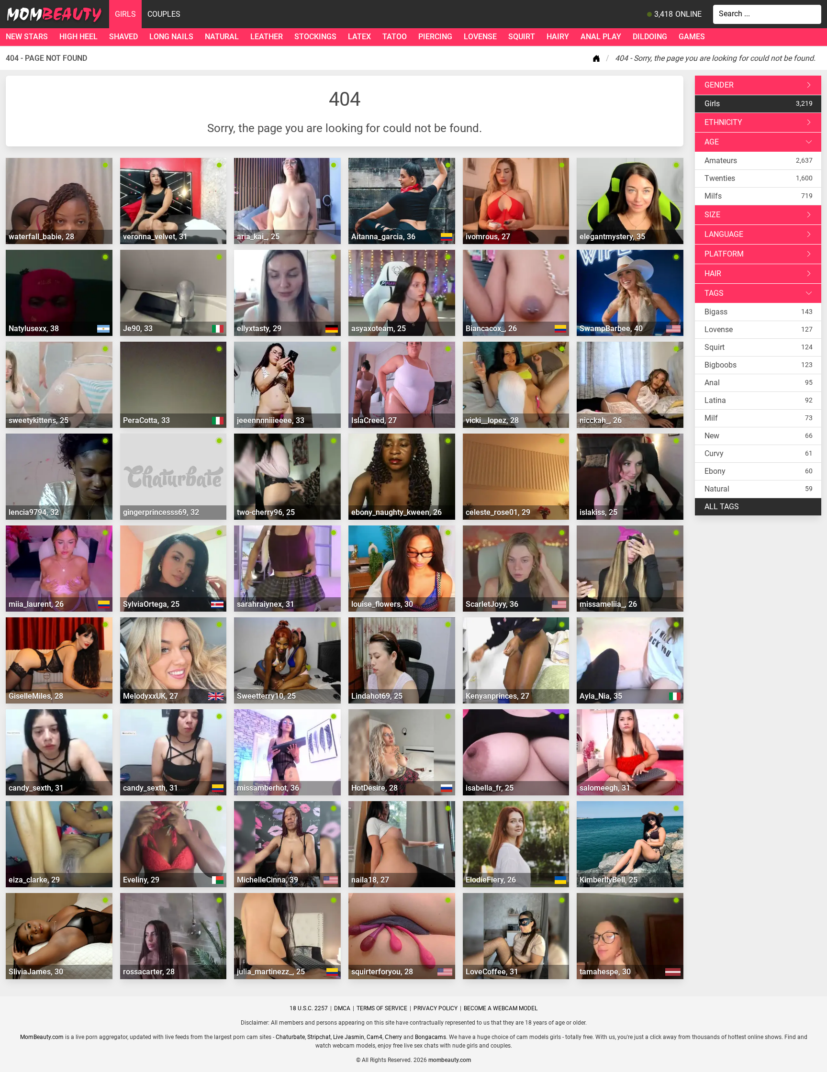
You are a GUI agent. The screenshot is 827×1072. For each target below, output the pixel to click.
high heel (78, 36)
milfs (713, 196)
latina (715, 400)
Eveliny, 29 (141, 879)
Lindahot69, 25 (376, 696)
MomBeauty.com (42, 1037)
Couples (163, 14)
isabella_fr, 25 (490, 788)
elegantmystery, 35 (612, 236)
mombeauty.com (449, 1060)
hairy (558, 36)
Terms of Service (382, 1008)
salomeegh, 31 (605, 788)
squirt (521, 36)
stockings (315, 36)
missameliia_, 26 (608, 604)
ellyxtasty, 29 (259, 328)
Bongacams (430, 1037)
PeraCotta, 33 (146, 420)
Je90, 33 (138, 328)
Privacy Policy (436, 1008)
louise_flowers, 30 (382, 604)
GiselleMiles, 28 (36, 696)
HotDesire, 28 (374, 788)
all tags (721, 506)
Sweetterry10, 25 (266, 696)
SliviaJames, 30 (36, 971)
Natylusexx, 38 (34, 328)
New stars (27, 36)
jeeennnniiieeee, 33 (270, 420)
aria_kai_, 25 (258, 236)
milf (711, 418)
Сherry (393, 1037)
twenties (719, 178)
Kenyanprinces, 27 (497, 696)
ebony (715, 471)
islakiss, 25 (598, 512)
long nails (171, 36)
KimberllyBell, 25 (608, 879)
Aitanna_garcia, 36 (383, 236)
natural (222, 36)
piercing (435, 36)
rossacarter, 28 (149, 971)
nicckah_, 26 (601, 420)
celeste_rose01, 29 (498, 512)
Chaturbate (290, 1037)
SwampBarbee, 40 (611, 328)
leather (266, 36)
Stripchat (319, 1037)
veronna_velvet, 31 (155, 236)
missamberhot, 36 (268, 788)
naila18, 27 (370, 879)
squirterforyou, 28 (382, 971)
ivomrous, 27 (488, 236)
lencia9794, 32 (34, 512)
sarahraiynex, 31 (265, 604)
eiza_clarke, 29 (34, 879)
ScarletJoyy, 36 (492, 604)
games (692, 36)
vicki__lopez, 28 (492, 420)
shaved (123, 36)
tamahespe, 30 (605, 971)
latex (359, 36)
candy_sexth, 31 (36, 788)
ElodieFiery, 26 (491, 879)
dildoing (650, 36)
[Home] (598, 58)
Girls (125, 14)
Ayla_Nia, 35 (601, 696)
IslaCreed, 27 (374, 420)
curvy (714, 453)
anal (712, 382)
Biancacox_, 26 (491, 328)
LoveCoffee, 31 (492, 971)
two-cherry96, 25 (266, 512)
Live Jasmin (348, 1037)
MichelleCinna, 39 (267, 879)
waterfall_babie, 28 (41, 236)
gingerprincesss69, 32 (161, 512)
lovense (480, 36)
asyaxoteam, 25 (378, 328)
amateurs (720, 160)
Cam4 (374, 1037)
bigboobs (720, 364)
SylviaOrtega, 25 (151, 604)
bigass (715, 311)
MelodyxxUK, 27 (150, 696)
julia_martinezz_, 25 (271, 971)
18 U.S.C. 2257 (309, 1008)
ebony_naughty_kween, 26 (396, 512)
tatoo (394, 36)
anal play (601, 36)
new (711, 435)
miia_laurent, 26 (36, 604)
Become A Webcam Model (500, 1008)
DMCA (342, 1008)
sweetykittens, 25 (38, 420)
